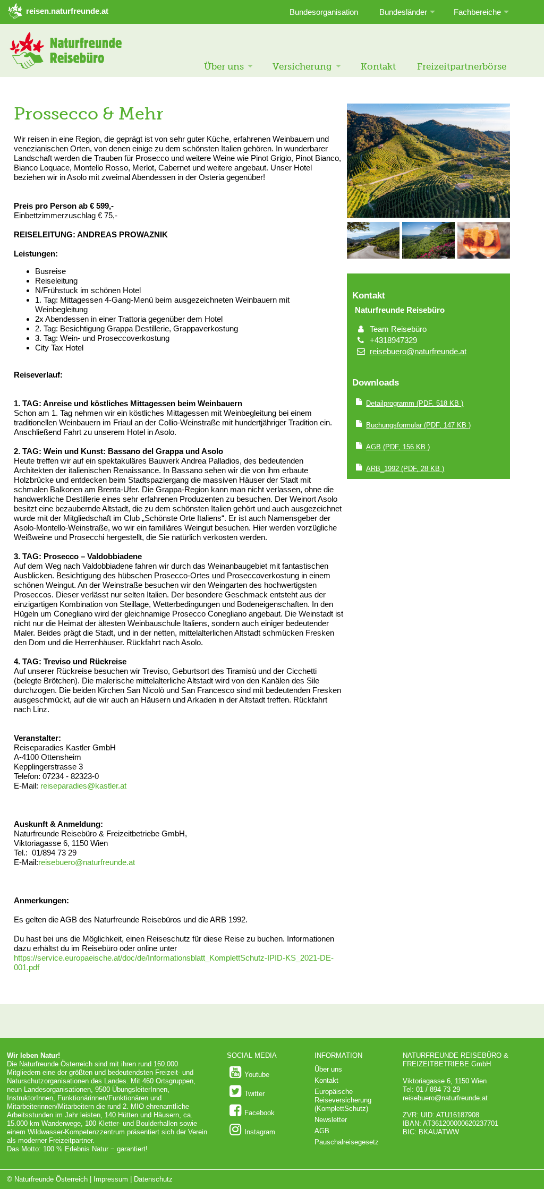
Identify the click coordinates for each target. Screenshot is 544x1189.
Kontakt (378, 66)
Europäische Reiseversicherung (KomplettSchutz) (342, 1100)
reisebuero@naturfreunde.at (87, 862)
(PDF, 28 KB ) (405, 469)
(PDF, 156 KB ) (398, 447)
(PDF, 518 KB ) (414, 403)
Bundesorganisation (324, 11)
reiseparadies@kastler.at (83, 785)
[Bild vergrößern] (428, 215)
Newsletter (330, 1120)
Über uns (224, 66)
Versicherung (302, 66)
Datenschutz (153, 1179)
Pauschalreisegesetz (346, 1142)
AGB (321, 1131)
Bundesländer (403, 11)
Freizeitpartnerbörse (461, 66)
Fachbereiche (477, 11)
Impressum (111, 1179)
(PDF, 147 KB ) (418, 425)
